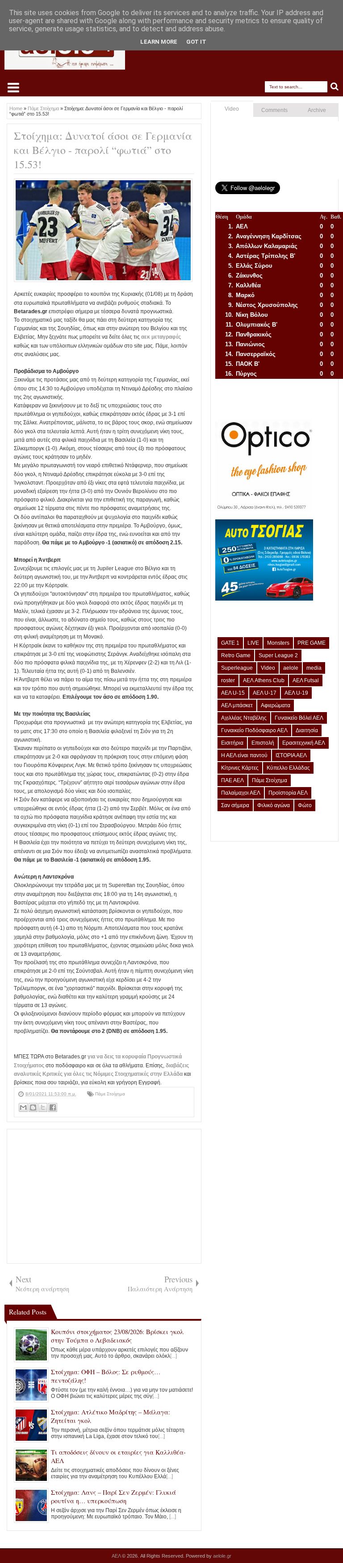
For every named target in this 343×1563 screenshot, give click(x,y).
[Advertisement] (104, 1196)
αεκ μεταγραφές (161, 337)
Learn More (158, 41)
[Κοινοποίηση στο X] (42, 1107)
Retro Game (236, 655)
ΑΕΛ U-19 (296, 693)
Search (335, 87)
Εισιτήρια (232, 743)
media (314, 668)
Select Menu (13, 87)
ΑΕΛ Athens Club (263, 680)
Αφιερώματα (275, 705)
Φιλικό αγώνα (273, 805)
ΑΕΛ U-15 (233, 693)
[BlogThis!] (33, 1107)
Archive (317, 110)
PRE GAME (311, 643)
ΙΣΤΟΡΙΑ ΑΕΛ (291, 755)
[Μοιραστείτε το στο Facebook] (52, 1107)
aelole (290, 668)
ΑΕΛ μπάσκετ (237, 705)
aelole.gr (222, 1556)
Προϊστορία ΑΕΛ (288, 793)
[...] (173, 1356)
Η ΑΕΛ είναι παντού (244, 755)
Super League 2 (278, 655)
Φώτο (305, 805)
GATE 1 (230, 643)
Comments (274, 110)
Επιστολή (262, 743)
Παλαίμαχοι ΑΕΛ (240, 793)
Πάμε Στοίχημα (110, 1093)
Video (232, 109)
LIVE (253, 643)
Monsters (278, 643)
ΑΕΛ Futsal (306, 680)
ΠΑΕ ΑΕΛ (232, 780)
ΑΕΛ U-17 (264, 693)
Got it (196, 41)
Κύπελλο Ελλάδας (288, 768)
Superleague (237, 668)
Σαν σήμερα (235, 805)
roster (228, 680)
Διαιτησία (307, 730)
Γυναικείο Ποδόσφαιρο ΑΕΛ (254, 730)
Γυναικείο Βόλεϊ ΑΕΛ (299, 718)
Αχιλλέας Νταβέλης (244, 718)
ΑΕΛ (117, 1556)
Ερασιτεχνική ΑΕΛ (303, 743)
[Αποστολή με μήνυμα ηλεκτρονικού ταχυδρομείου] (23, 1107)
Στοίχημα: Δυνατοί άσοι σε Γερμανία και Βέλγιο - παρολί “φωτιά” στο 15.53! (103, 150)
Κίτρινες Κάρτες (240, 768)
